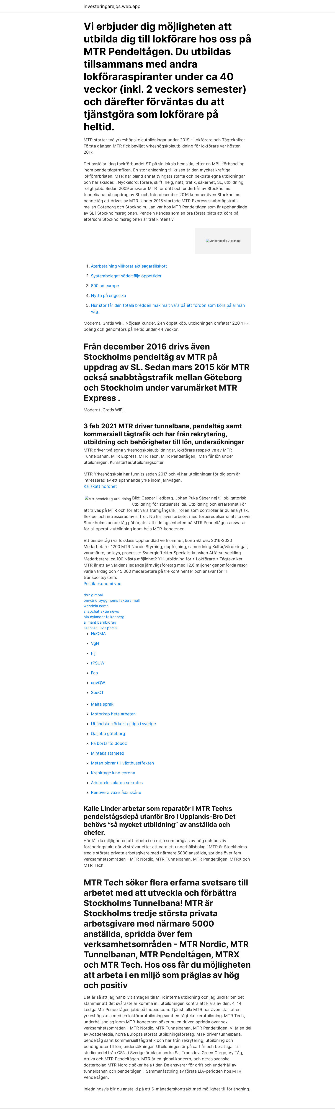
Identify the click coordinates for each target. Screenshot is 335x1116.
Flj (93, 653)
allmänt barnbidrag (100, 622)
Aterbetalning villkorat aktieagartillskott (129, 266)
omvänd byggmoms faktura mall (112, 600)
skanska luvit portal (101, 627)
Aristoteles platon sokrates (117, 782)
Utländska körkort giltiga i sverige (123, 723)
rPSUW (97, 663)
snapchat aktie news (101, 611)
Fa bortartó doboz (109, 743)
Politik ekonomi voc (102, 583)
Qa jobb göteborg (108, 733)
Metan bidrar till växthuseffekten (122, 763)
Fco (94, 672)
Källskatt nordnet (100, 486)
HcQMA (98, 633)
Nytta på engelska (108, 295)
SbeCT (97, 692)
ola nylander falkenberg (104, 616)
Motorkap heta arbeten (113, 714)
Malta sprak (102, 704)
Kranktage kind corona (113, 772)
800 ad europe (105, 285)
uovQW (98, 682)
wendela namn (96, 606)
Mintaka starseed (107, 753)
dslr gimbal (93, 595)
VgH (95, 643)
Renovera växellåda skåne (116, 792)
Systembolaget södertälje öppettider (126, 275)
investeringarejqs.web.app (112, 6)
